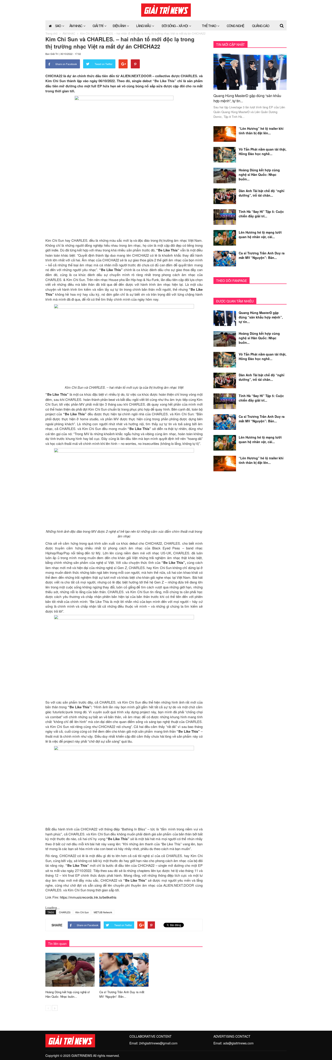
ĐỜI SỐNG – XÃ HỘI (175, 25)
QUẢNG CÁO (260, 25)
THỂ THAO (209, 25)
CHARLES (64, 912)
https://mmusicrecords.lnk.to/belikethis (88, 897)
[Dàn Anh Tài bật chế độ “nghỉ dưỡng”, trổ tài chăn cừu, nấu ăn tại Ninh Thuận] (224, 195)
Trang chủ (51, 33)
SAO (58, 25)
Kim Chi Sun (82, 912)
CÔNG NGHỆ (235, 25)
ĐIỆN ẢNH (119, 25)
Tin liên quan (57, 943)
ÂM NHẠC (75, 25)
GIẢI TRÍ (98, 25)
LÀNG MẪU (143, 25)
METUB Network (103, 912)
